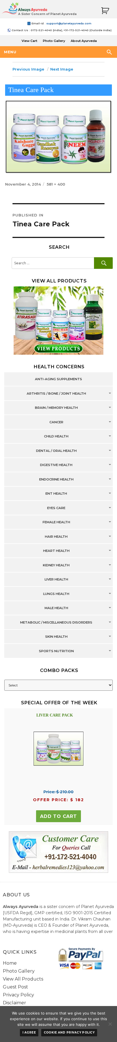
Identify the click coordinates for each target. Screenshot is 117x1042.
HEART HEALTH (56, 551)
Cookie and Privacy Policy (69, 1032)
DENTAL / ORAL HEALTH (56, 451)
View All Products (23, 979)
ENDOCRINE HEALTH (56, 479)
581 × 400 (56, 184)
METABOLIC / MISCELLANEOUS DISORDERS (56, 622)
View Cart (29, 41)
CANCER (56, 422)
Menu (10, 52)
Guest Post (15, 987)
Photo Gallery (54, 41)
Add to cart (58, 816)
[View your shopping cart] (105, 11)
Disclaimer (14, 1002)
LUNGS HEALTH (56, 594)
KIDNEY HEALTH (56, 565)
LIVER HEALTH (56, 580)
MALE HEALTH (56, 608)
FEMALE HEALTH (56, 522)
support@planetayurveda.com (68, 23)
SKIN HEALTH (56, 637)
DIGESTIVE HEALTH (56, 465)
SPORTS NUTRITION (56, 651)
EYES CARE (56, 508)
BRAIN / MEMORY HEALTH (56, 408)
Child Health (56, 437)
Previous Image (28, 69)
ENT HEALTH (56, 494)
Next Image (61, 69)
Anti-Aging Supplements (58, 379)
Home (10, 963)
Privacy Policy (18, 995)
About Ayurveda (84, 41)
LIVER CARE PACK (54, 715)
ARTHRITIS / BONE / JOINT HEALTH (56, 393)
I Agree (29, 1032)
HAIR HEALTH (56, 537)
